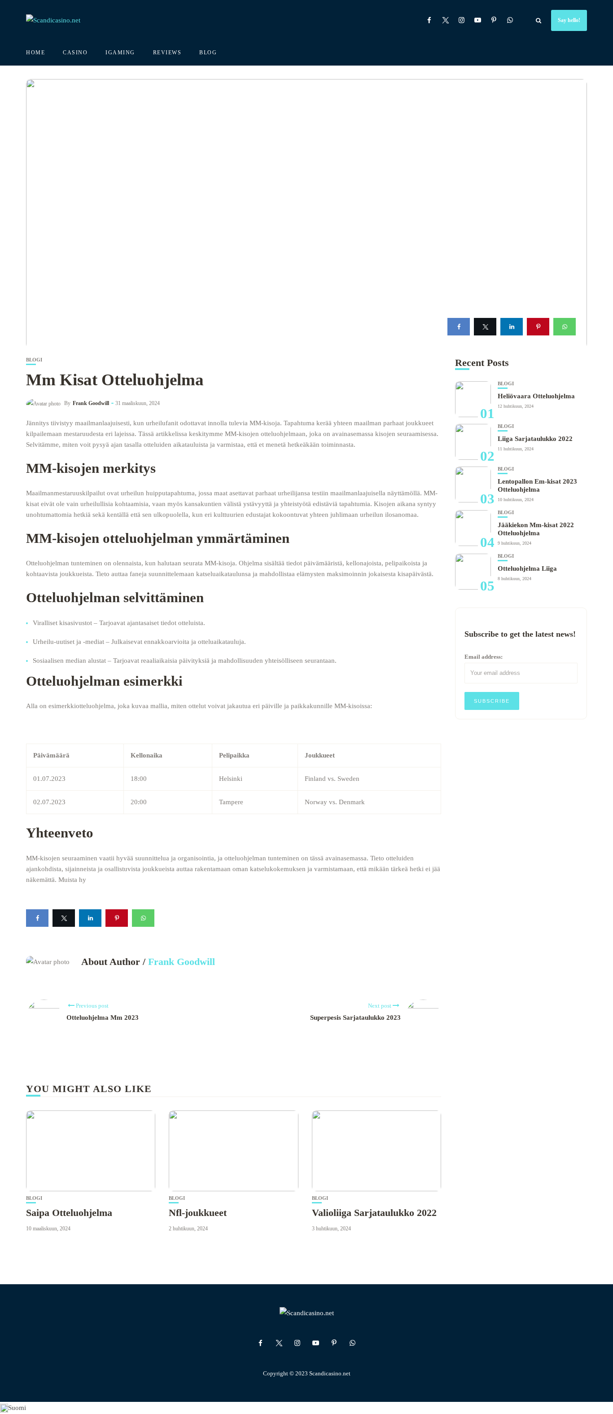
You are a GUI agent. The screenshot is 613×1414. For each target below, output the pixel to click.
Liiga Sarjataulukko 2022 (535, 438)
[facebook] (458, 326)
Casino (75, 52)
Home (35, 52)
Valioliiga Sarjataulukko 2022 (374, 1212)
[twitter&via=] (485, 326)
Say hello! (569, 20)
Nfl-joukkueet (198, 1212)
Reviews (167, 52)
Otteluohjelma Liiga (527, 568)
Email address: (483, 656)
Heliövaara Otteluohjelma (536, 396)
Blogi (34, 359)
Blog (208, 52)
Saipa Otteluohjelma (69, 1212)
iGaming (120, 52)
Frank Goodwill (91, 403)
